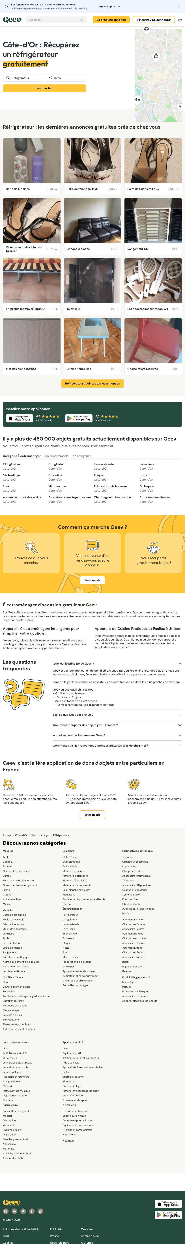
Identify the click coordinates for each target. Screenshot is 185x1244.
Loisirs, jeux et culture (16, 1042)
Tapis (6, 938)
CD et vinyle (10, 1058)
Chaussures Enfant (133, 952)
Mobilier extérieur (13, 977)
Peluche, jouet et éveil (15, 1139)
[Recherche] (82, 19)
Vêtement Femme (132, 919)
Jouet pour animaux (74, 1115)
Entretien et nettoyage (16, 957)
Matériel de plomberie (75, 875)
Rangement (9, 952)
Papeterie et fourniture (16, 1076)
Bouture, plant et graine (16, 986)
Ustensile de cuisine (14, 914)
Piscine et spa (11, 1010)
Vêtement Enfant (132, 947)
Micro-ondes (57, 488)
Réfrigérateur (12, 466)
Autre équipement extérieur (19, 1029)
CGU (6, 1236)
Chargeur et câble (132, 871)
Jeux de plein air (12, 1015)
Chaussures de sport (75, 1100)
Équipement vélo (72, 1053)
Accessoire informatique (136, 875)
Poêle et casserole (13, 919)
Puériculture (10, 1105)
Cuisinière (55, 477)
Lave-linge (146, 466)
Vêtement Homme (132, 933)
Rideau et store (12, 943)
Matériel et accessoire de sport (81, 1090)
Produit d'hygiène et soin (136, 977)
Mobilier (7, 1115)
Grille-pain (146, 488)
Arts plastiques (11, 1081)
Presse (54, 1236)
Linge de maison (12, 947)
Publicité (56, 1229)
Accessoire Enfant (132, 957)
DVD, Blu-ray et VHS (15, 1053)
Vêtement (8, 1125)
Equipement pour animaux (78, 1125)
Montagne (68, 1081)
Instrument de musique (16, 1090)
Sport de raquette (73, 1076)
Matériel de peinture (74, 871)
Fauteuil (7, 866)
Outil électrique (72, 861)
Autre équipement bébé (17, 1153)
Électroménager (40, 835)
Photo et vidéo (130, 899)
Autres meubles (12, 899)
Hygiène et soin (12, 1129)
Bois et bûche (11, 1019)
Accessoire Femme (133, 929)
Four (9, 488)
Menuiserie (69, 894)
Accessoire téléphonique (136, 885)
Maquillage (128, 982)
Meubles (8, 850)
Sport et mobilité (73, 1042)
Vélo (65, 1048)
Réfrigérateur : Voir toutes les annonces (92, 383)
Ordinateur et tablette (135, 861)
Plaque (100, 477)
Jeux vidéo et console (15, 1067)
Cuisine (7, 894)
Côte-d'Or (21, 835)
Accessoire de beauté (135, 996)
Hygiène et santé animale (77, 1129)
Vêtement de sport (74, 1095)
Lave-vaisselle (104, 466)
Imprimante (128, 866)
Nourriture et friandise (75, 1111)
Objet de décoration (15, 929)
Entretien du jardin (13, 1000)
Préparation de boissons (110, 488)
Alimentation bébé (13, 1158)
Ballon (66, 1072)
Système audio (131, 894)
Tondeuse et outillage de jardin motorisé (26, 996)
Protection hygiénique (135, 991)
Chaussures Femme (133, 924)
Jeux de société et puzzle (17, 1062)
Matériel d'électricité (74, 880)
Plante (6, 982)
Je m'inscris (92, 580)
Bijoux (125, 961)
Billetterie (8, 1100)
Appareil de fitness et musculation (83, 1067)
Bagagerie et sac (132, 966)
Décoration (9, 1120)
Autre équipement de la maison (21, 961)
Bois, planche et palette (76, 889)
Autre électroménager (154, 499)
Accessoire (9, 1144)
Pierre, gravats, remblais (17, 1024)
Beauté (126, 971)
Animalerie (69, 1105)
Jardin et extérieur (14, 971)
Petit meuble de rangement (19, 880)
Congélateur (57, 466)
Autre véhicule (71, 1062)
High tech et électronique (137, 850)
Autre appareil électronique (138, 908)
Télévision (128, 857)
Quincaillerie (70, 866)
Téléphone (128, 880)
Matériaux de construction (78, 885)
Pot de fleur (9, 991)
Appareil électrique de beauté (139, 1000)
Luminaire (8, 933)
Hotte (146, 477)
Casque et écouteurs (134, 889)
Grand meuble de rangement (20, 885)
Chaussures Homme (134, 938)
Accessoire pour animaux (77, 1120)
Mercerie (8, 1086)
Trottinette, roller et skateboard (81, 1058)
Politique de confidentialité (20, 1229)
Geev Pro (87, 1229)
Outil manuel (70, 857)
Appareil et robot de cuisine (22, 499)
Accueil (7, 835)
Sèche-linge (11, 477)
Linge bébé (9, 1134)
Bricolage (68, 850)
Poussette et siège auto (16, 1111)
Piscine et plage (72, 1086)
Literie (6, 889)
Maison (7, 904)
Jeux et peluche (12, 1072)
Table (6, 857)
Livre (5, 1048)
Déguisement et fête (15, 1095)
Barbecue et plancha (15, 1005)
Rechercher (44, 88)
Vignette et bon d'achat (16, 966)
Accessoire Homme (133, 943)
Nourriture (69, 1134)
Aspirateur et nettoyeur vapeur (69, 499)
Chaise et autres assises (17, 871)
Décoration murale (13, 924)
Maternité (8, 1148)
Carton (67, 904)
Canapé (7, 861)
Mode (125, 913)
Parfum (126, 986)
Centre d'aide (90, 1236)
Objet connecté (131, 904)
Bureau (7, 875)
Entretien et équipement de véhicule (84, 899)
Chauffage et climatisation (112, 499)
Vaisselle (8, 910)
